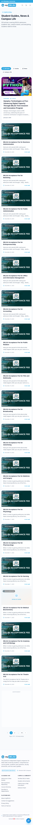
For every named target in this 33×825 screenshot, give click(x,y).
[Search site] (22, 5)
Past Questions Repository (5, 783)
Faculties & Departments (5, 790)
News (25, 68)
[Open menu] (30, 5)
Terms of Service (6, 806)
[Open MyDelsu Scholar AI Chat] (28, 820)
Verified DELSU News (24, 778)
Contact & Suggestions (7, 801)
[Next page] (25, 732)
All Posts (7, 68)
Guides (17, 68)
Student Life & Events (24, 781)
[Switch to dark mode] (26, 5)
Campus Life (8, 72)
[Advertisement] (16, 48)
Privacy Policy (5, 803)
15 (22, 733)
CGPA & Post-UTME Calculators (23, 784)
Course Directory (6, 787)
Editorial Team (22, 788)
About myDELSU (5, 798)
